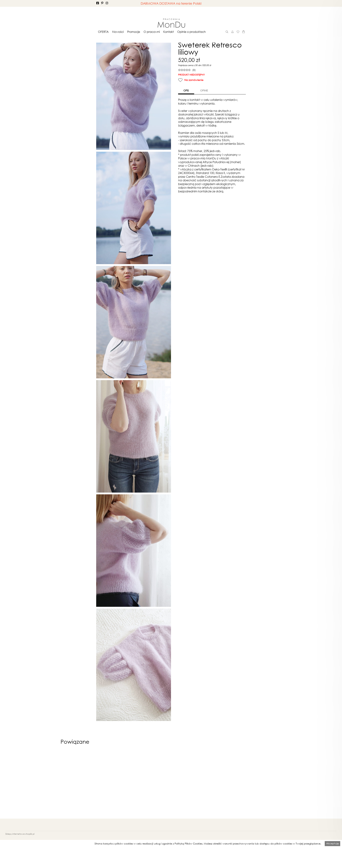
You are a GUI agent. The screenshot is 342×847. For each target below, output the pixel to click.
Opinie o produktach (191, 31)
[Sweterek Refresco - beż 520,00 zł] (83, 784)
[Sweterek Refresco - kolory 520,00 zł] (259, 784)
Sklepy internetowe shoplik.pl (19, 833)
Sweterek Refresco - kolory (259, 827)
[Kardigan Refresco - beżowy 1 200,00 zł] (127, 784)
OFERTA (103, 31)
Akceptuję (332, 843)
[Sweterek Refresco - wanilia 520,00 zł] (215, 784)
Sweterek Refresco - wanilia (215, 827)
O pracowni (152, 31)
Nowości (118, 31)
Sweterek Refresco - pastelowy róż (171, 827)
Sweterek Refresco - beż (82, 827)
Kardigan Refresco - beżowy (127, 827)
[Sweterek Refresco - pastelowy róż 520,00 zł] (171, 784)
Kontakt (168, 31)
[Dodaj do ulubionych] (180, 80)
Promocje (133, 31)
